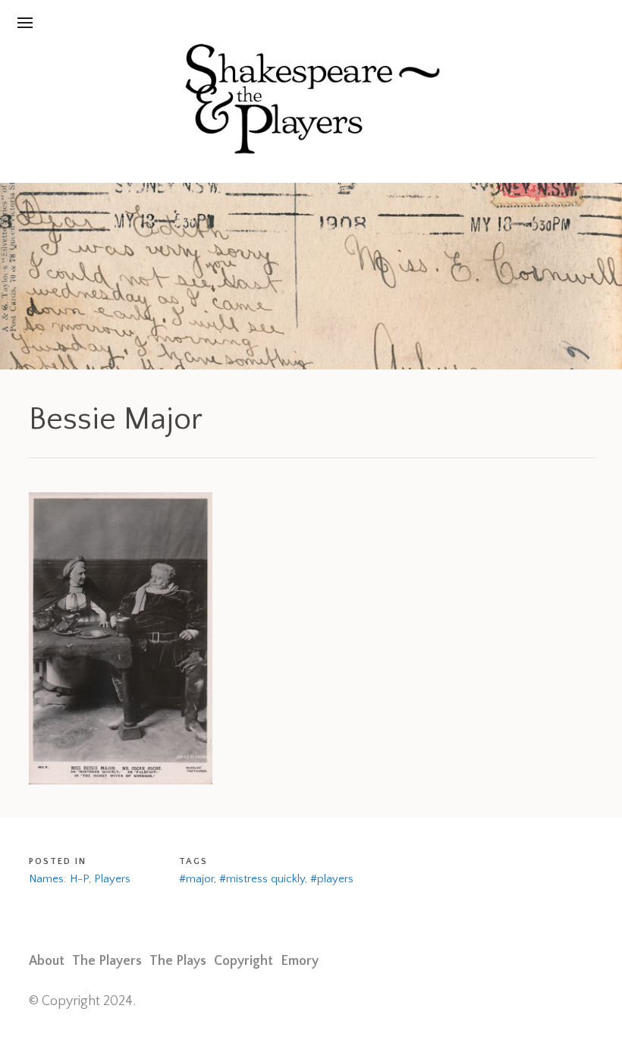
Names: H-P (59, 878)
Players (112, 878)
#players (331, 878)
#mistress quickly (262, 878)
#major (196, 878)
